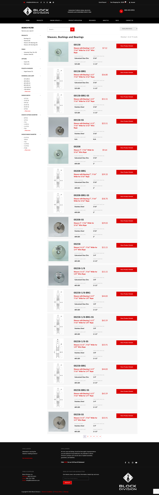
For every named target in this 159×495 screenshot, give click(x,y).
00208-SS (79, 220)
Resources (92, 20)
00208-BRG (80, 171)
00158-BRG (80, 71)
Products (40, 20)
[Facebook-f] (41, 2)
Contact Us (129, 20)
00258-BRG (80, 366)
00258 (77, 244)
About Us (106, 20)
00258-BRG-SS (81, 390)
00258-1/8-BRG (82, 293)
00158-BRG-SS (81, 96)
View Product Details (126, 46)
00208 (77, 147)
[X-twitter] (44, 2)
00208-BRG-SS (81, 195)
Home (27, 20)
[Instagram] (47, 2)
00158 (77, 45)
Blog (117, 20)
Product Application (75, 20)
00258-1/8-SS (81, 341)
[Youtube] (50, 2)
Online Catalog (55, 20)
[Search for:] (59, 29)
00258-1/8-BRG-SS (84, 317)
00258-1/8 (79, 268)
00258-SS (79, 414)
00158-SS (79, 120)
